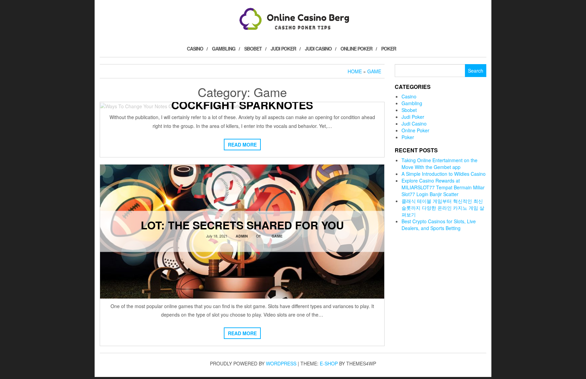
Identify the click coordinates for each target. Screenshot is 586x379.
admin (242, 236)
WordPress (281, 363)
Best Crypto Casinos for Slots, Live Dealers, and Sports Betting (439, 224)
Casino (195, 48)
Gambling (223, 48)
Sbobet (253, 48)
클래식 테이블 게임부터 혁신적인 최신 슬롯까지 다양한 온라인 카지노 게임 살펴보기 (443, 207)
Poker (388, 48)
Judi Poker (283, 48)
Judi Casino (318, 48)
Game (277, 236)
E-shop (329, 363)
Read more (242, 144)
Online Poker (356, 48)
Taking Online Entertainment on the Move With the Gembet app (439, 163)
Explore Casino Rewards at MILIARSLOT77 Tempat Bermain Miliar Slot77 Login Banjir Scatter (443, 187)
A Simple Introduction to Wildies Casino (444, 173)
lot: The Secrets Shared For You (242, 225)
